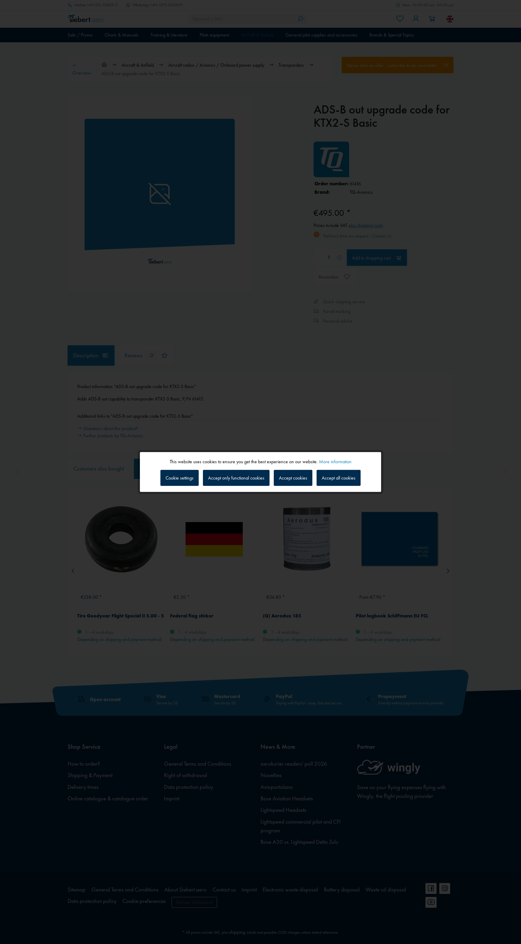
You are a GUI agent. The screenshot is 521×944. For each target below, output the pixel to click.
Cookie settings (180, 478)
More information (335, 461)
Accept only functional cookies (236, 478)
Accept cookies (293, 478)
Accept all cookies (338, 478)
